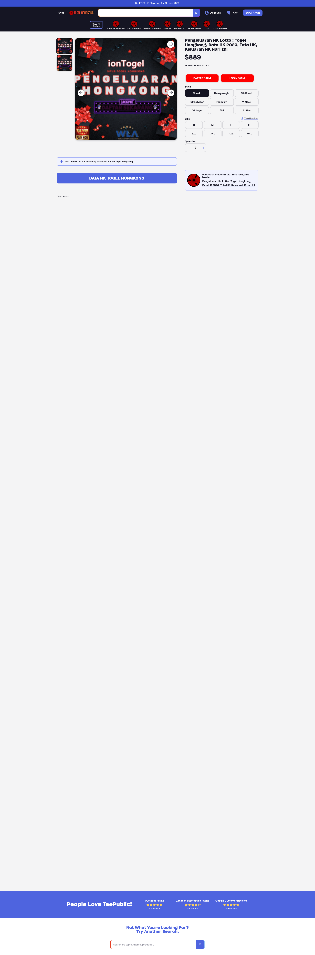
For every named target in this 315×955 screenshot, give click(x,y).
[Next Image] (171, 92)
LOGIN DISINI (237, 78)
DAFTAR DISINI (202, 78)
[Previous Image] (81, 92)
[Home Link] (81, 13)
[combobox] (145, 13)
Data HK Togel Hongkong (116, 178)
